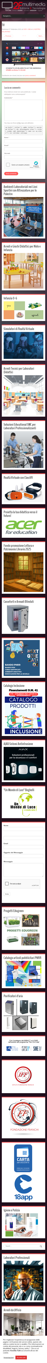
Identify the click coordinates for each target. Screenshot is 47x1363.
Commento (8, 98)
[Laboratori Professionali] (23, 1280)
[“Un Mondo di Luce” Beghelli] (23, 804)
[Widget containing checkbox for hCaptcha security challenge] (22, 164)
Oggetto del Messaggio (13, 852)
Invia (7, 894)
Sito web (7, 153)
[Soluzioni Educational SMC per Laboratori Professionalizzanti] (23, 449)
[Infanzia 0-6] (23, 310)
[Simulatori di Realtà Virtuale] (23, 345)
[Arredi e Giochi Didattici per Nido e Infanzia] (23, 271)
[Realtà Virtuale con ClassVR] (23, 491)
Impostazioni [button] (9, 1358)
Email (6, 145)
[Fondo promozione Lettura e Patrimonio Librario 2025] (23, 572)
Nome (6, 137)
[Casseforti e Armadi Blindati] (18, 618)
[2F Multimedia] (23, 6)
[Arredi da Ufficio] (23, 1326)
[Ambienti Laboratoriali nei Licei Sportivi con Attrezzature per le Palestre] (23, 217)
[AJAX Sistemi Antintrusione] (23, 763)
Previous (7, 36)
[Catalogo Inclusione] (23, 711)
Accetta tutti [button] (21, 1357)
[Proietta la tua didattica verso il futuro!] (23, 527)
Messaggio (8, 861)
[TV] (23, 56)
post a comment (30, 75)
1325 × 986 (27, 29)
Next (41, 36)
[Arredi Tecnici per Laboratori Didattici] (23, 395)
